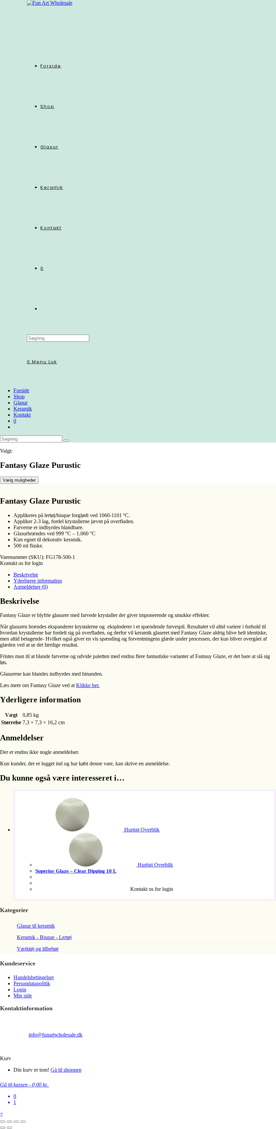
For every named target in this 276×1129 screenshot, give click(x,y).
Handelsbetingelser (33, 977)
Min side (22, 995)
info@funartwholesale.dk (55, 1035)
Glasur (20, 402)
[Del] (16, 1122)
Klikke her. (88, 685)
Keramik (22, 409)
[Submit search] (66, 441)
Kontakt (22, 415)
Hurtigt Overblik (141, 829)
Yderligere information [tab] (37, 581)
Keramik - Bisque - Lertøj (44, 937)
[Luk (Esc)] (23, 1122)
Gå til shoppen (65, 1070)
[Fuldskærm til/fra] (9, 1122)
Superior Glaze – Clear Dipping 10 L (75, 871)
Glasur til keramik (36, 926)
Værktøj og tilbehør (38, 949)
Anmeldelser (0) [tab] (30, 587)
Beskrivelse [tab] (25, 574)
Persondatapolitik (31, 983)
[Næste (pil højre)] (9, 1128)
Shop (19, 396)
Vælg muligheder (19, 480)
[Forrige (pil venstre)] (2, 1128)
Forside (21, 390)
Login (19, 989)
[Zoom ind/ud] (2, 1122)
